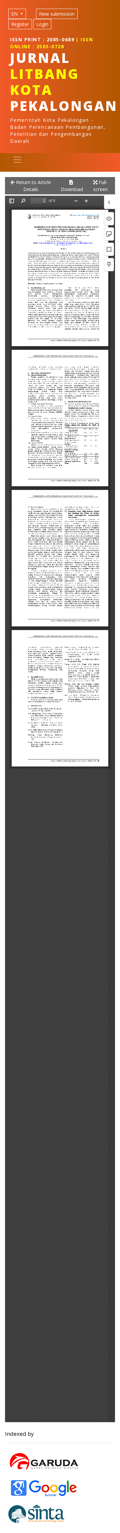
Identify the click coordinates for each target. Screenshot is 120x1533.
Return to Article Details (33, 185)
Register (20, 24)
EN (15, 14)
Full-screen (100, 185)
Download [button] (71, 189)
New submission (57, 14)
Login (42, 24)
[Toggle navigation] (17, 159)
